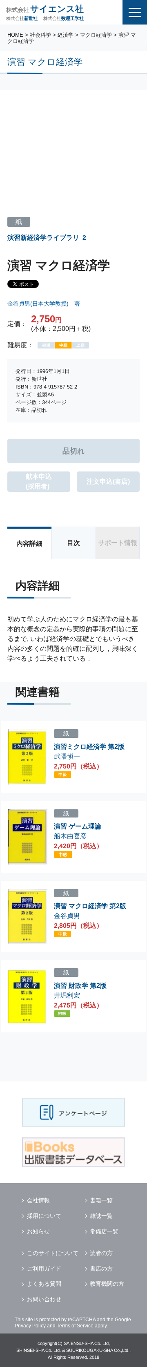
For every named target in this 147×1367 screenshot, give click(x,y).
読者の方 (101, 1253)
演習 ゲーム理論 (77, 826)
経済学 (66, 35)
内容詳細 (29, 543)
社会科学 (40, 35)
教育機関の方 (107, 1283)
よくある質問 (44, 1283)
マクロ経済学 (96, 35)
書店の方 (101, 1268)
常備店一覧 (104, 1231)
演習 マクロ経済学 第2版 (90, 905)
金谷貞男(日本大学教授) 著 (43, 303)
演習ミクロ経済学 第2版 (89, 746)
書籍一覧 (101, 1200)
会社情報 (38, 1200)
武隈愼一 (67, 756)
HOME (15, 35)
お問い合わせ (44, 1299)
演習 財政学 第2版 (80, 985)
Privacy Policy (30, 1326)
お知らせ (38, 1231)
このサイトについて (52, 1253)
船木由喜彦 (70, 836)
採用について (44, 1216)
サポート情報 (117, 542)
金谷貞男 (67, 915)
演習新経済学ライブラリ (43, 237)
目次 (73, 542)
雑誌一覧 (101, 1216)
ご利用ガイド (44, 1268)
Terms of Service (75, 1326)
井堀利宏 (67, 995)
